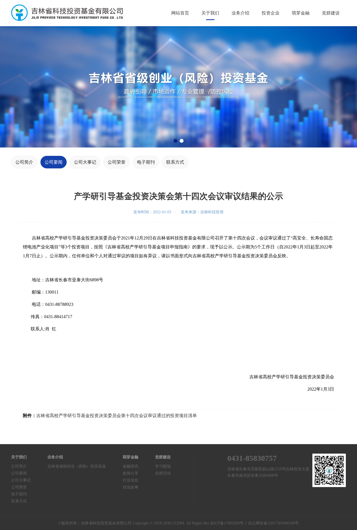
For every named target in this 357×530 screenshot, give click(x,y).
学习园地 (163, 466)
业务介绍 (240, 13)
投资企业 (270, 13)
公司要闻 (53, 162)
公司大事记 (85, 162)
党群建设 (331, 13)
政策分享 (130, 473)
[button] (175, 141)
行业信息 (130, 480)
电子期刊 (146, 162)
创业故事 (130, 487)
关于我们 (210, 13)
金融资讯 (130, 466)
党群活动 (163, 473)
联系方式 (175, 162)
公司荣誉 (117, 162)
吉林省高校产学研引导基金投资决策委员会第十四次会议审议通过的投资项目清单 (116, 415)
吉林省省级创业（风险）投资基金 (76, 466)
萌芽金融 (301, 13)
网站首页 (180, 13)
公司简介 (24, 162)
